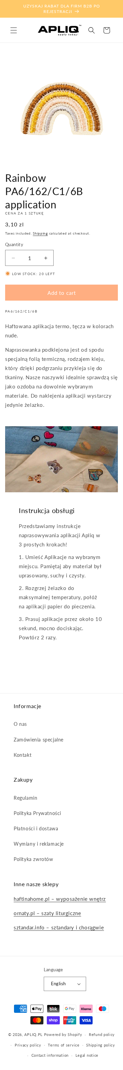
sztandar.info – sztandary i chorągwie (59, 927)
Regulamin (25, 798)
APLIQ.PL (34, 1034)
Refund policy (102, 1034)
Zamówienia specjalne (39, 739)
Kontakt (22, 755)
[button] (13, 30)
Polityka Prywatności (37, 813)
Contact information (50, 1055)
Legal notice (87, 1055)
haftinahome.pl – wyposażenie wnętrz (60, 899)
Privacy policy (28, 1045)
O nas (20, 724)
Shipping (40, 233)
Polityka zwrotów (33, 859)
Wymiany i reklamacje (39, 844)
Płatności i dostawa (36, 828)
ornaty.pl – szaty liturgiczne (47, 913)
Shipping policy (100, 1045)
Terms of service (63, 1045)
